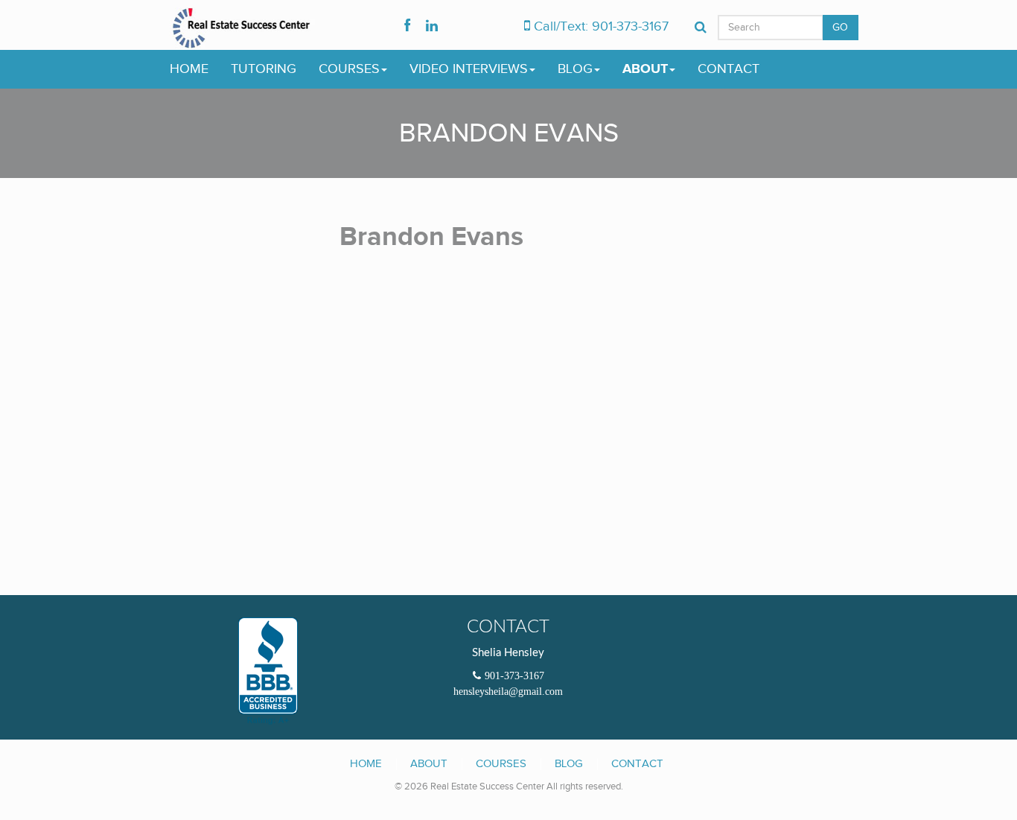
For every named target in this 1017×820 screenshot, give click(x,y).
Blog (569, 763)
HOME (189, 69)
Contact (637, 763)
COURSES (349, 69)
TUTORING (263, 69)
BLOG (575, 69)
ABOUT (645, 68)
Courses (501, 763)
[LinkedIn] (432, 26)
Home (366, 763)
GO (840, 28)
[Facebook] (407, 26)
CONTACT (728, 69)
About (428, 763)
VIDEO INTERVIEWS (468, 69)
